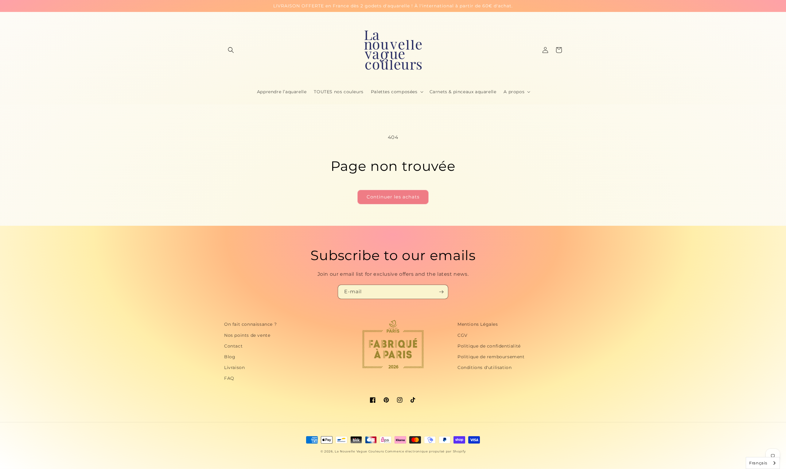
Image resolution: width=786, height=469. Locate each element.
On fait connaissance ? (250, 324)
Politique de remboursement (491, 356)
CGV (462, 335)
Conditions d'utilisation (484, 367)
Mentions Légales (477, 324)
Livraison (234, 367)
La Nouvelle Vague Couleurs (359, 451)
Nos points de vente (247, 335)
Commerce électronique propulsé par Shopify (425, 451)
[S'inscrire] (441, 292)
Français (758, 462)
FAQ (229, 378)
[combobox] (763, 463)
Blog (229, 356)
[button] (231, 50)
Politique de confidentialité (489, 346)
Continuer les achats (393, 197)
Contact (233, 346)
